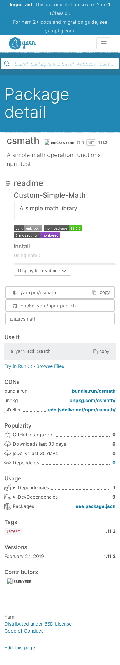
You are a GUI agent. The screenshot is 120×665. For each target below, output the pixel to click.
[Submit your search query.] (7, 63)
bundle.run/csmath (94, 391)
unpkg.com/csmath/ (93, 400)
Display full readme (38, 270)
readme (28, 183)
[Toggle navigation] (103, 43)
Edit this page (19, 647)
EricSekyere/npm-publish (48, 306)
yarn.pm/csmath (38, 292)
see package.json (96, 506)
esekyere (22, 582)
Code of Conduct (23, 631)
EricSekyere (62, 143)
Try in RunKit (18, 366)
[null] (28, 228)
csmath (28, 319)
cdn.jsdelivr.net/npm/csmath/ (82, 410)
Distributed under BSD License (38, 624)
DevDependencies (38, 497)
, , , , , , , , (35, 497)
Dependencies (33, 487)
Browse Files (50, 366)
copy (105, 292)
